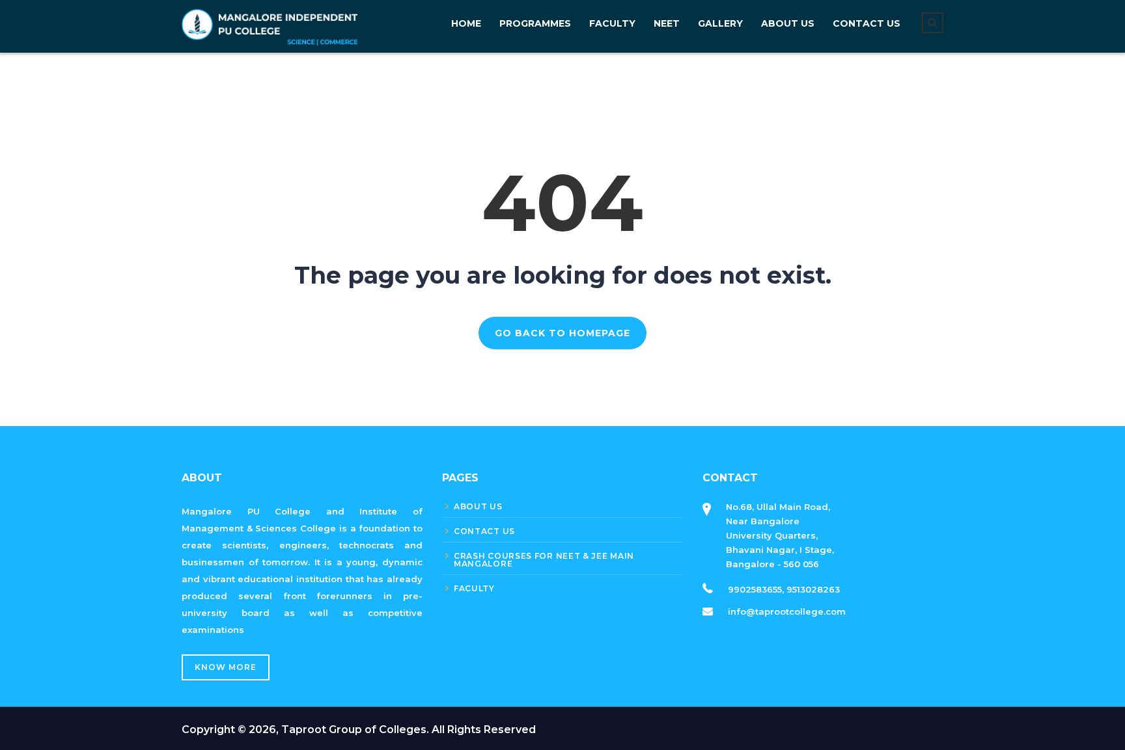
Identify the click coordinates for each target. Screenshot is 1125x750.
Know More (226, 667)
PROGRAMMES (535, 23)
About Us (787, 23)
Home (466, 23)
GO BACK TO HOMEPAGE (562, 333)
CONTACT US (866, 23)
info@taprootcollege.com (787, 611)
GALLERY (720, 23)
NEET (667, 23)
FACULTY (612, 23)
